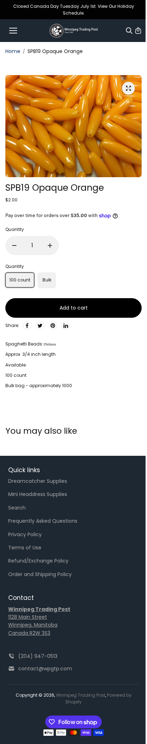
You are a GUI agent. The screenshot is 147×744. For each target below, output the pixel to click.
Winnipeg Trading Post (80, 695)
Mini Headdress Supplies (37, 494)
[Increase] (50, 245)
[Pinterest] (53, 325)
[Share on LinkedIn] (65, 325)
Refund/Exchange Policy (38, 560)
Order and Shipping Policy (40, 574)
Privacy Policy (25, 534)
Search (17, 507)
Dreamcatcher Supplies (37, 481)
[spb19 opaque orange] (128, 88)
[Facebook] (27, 325)
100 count (19, 280)
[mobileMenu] (13, 30)
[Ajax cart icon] (138, 30)
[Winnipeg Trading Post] (74, 30)
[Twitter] (40, 325)
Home (12, 51)
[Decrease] (14, 245)
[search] (129, 30)
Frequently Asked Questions (42, 520)
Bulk (46, 280)
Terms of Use (24, 547)
